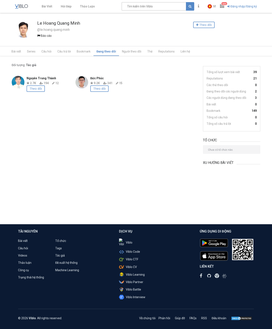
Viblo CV (131, 267)
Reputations (166, 51)
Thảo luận (24, 262)
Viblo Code (133, 251)
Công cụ (23, 270)
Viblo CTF (132, 259)
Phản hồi (164, 318)
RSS (204, 318)
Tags (58, 248)
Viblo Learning (135, 274)
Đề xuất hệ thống (66, 262)
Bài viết (16, 51)
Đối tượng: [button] (24, 65)
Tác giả (60, 255)
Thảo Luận (87, 6)
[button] (211, 6)
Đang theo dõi (106, 51)
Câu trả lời (64, 51)
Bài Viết (47, 6)
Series (31, 51)
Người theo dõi (131, 51)
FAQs (193, 318)
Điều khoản (219, 318)
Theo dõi (36, 89)
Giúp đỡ (180, 318)
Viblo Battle (133, 289)
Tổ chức (60, 240)
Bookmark (84, 51)
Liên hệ (185, 51)
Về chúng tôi (147, 318)
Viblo (129, 242)
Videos (22, 255)
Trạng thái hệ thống (31, 277)
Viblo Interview (135, 297)
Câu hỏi (46, 51)
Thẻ (149, 51)
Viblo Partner (134, 282)
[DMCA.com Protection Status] (241, 318)
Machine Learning (67, 270)
